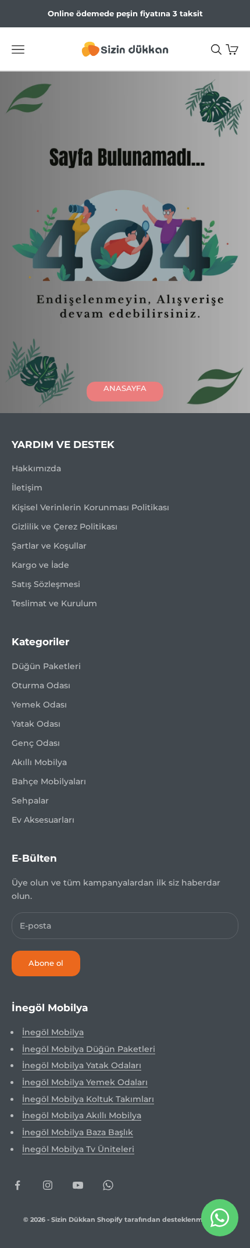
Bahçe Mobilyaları (49, 781)
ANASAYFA (125, 388)
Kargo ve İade (40, 565)
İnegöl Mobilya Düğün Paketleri (88, 1049)
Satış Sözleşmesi (46, 584)
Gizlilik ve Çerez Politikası (64, 526)
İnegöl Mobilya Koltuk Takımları (88, 1099)
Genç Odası (36, 743)
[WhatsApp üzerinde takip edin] (108, 1185)
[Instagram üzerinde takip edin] (47, 1185)
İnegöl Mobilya (53, 1032)
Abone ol (45, 963)
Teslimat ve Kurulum (54, 603)
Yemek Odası (39, 704)
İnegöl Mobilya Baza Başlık (77, 1132)
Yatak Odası (36, 724)
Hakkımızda (36, 468)
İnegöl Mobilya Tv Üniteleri (78, 1149)
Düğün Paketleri (46, 666)
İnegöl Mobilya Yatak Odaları (81, 1065)
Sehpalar (30, 800)
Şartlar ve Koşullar (49, 546)
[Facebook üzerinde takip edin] (17, 1185)
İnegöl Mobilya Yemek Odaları (85, 1082)
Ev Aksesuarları (43, 820)
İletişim (27, 487)
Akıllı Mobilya (39, 762)
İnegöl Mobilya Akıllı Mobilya (81, 1115)
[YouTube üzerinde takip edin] (78, 1185)
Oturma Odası (41, 685)
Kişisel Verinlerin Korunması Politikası (90, 507)
